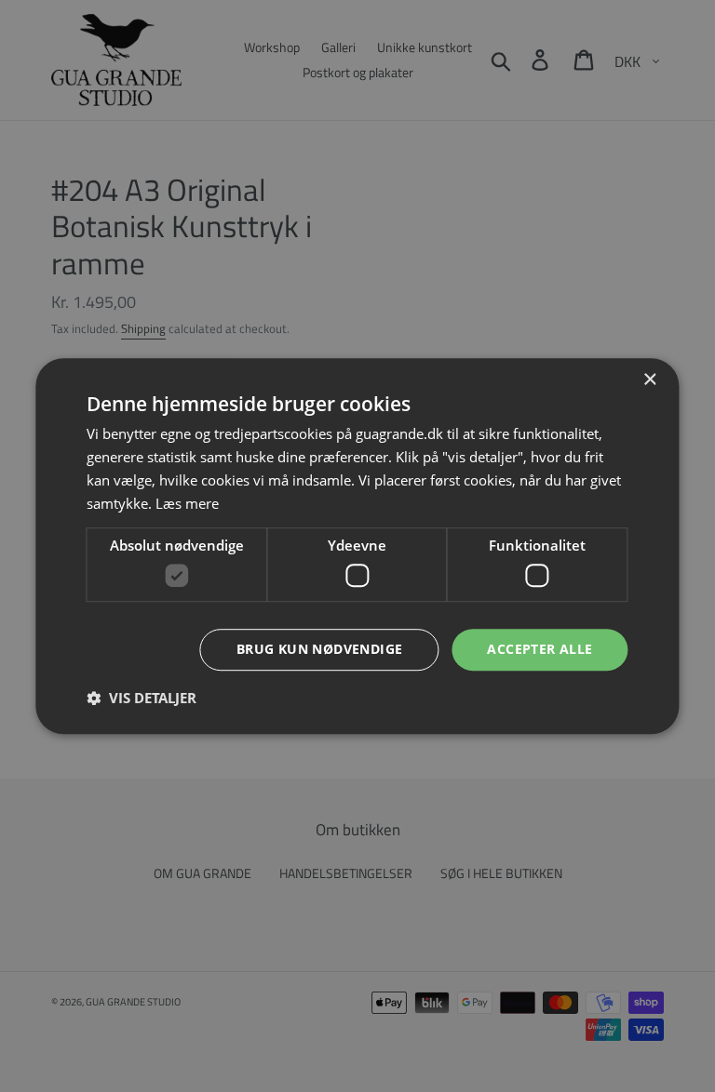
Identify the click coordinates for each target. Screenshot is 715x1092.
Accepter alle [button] (539, 649)
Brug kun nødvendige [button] (319, 649)
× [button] (649, 380)
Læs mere (187, 503)
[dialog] (357, 546)
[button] (141, 697)
